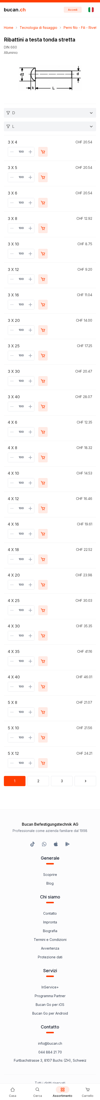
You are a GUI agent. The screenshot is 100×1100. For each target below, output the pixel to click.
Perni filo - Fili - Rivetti (81, 27)
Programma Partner (50, 996)
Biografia (50, 931)
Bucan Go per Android (50, 1013)
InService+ (50, 987)
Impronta (50, 922)
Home (8, 27)
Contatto (50, 913)
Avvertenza (50, 948)
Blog (50, 883)
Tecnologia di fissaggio (38, 27)
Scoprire (50, 874)
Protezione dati (50, 957)
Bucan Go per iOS (50, 1004)
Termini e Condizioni (50, 939)
